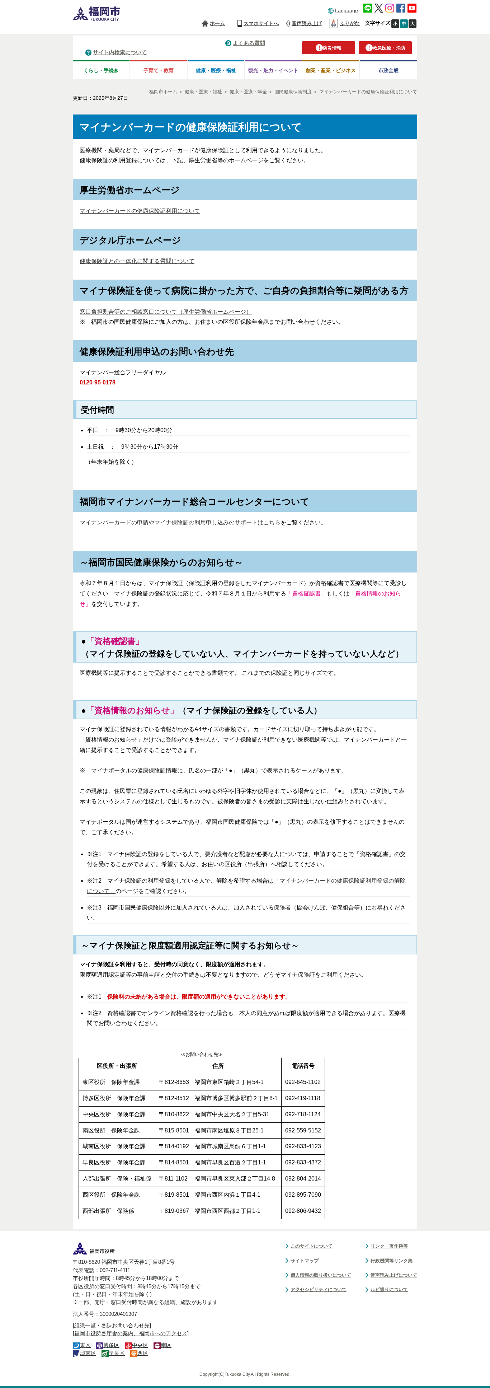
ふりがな (350, 23)
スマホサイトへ (261, 23)
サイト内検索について (120, 52)
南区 (166, 1345)
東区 (85, 1345)
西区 (142, 1353)
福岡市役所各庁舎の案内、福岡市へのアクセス (130, 1333)
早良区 (117, 1353)
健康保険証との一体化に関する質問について (137, 261)
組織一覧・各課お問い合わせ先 (112, 1325)
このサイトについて (312, 1246)
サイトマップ (305, 1260)
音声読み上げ (307, 23)
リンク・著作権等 (389, 1246)
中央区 (140, 1345)
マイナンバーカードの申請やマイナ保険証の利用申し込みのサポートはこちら (180, 522)
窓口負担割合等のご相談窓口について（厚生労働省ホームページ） (166, 312)
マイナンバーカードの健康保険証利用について (140, 211)
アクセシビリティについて (319, 1289)
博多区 (111, 1345)
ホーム (217, 23)
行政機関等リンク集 (392, 1260)
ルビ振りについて (389, 1289)
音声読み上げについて (394, 1275)
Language (346, 10)
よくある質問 (249, 43)
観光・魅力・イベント (273, 70)
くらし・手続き (101, 70)
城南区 (88, 1353)
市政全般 (388, 70)
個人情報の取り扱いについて (321, 1275)
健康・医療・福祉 (216, 70)
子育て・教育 (158, 70)
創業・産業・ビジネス (331, 70)
